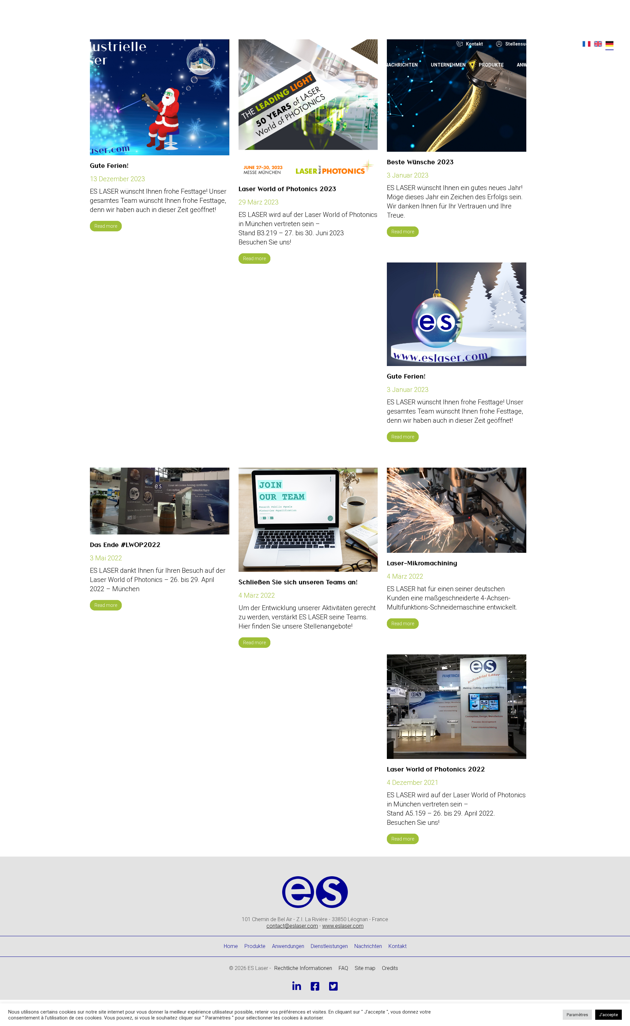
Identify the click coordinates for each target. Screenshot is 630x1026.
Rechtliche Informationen (303, 968)
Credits (390, 968)
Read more (105, 226)
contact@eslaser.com (292, 926)
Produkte (491, 65)
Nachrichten (401, 65)
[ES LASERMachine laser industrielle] (79, 54)
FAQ (343, 968)
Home (365, 65)
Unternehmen (448, 65)
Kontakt (397, 946)
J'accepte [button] (608, 1014)
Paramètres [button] (577, 1014)
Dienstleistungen (587, 65)
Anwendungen (534, 65)
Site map (365, 968)
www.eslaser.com (343, 926)
